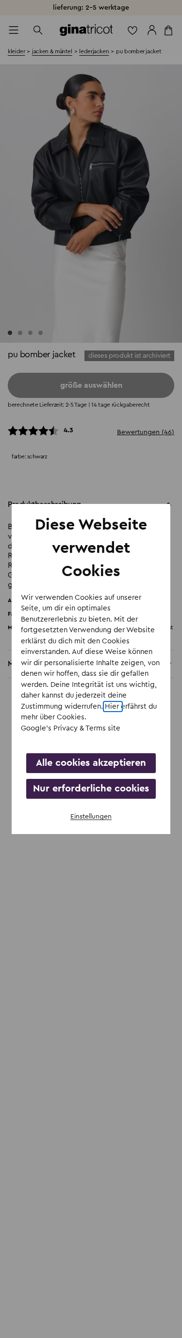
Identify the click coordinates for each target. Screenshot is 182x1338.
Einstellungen (91, 816)
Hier (113, 706)
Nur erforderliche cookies (91, 788)
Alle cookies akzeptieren (91, 763)
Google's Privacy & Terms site (70, 728)
